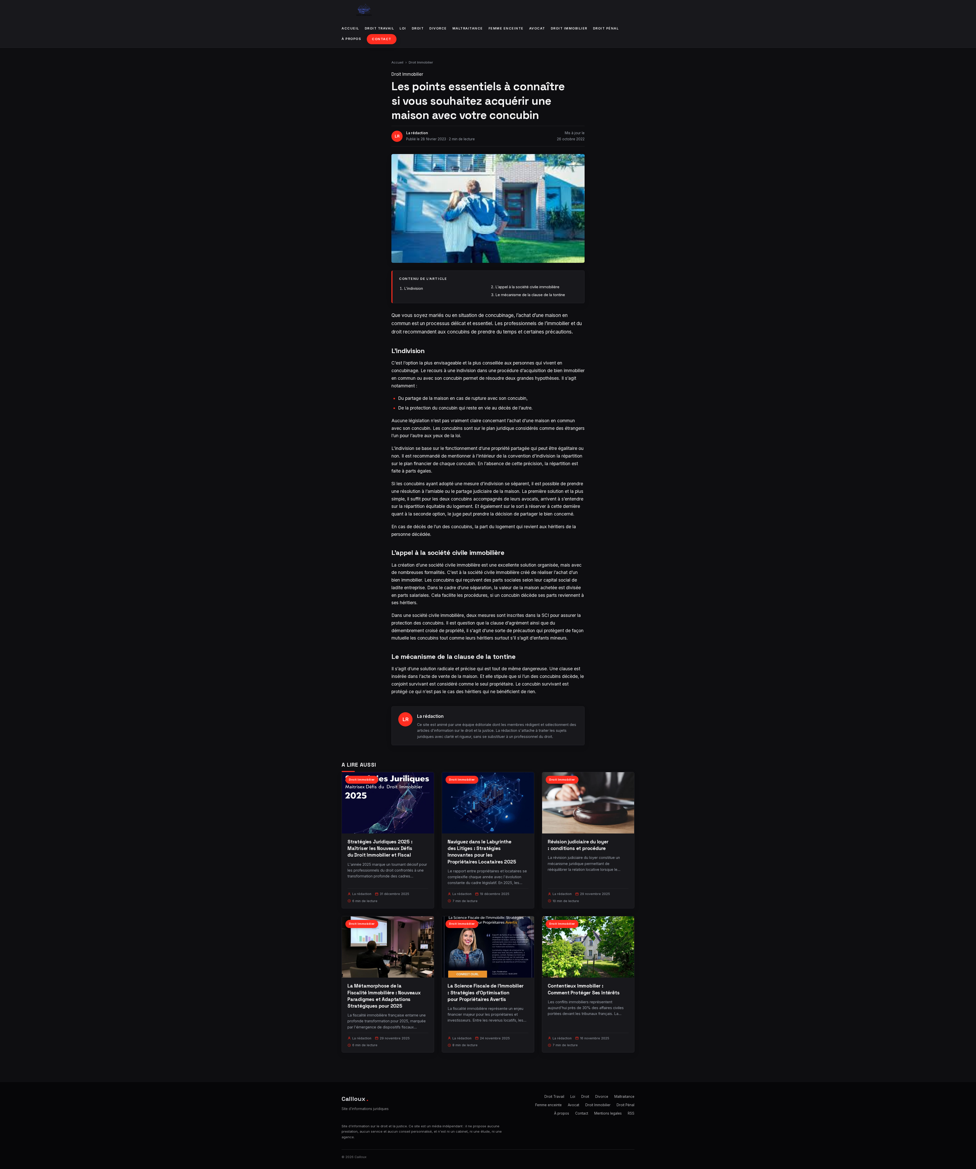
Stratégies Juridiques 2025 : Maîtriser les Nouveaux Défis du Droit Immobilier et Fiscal (380, 848)
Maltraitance (467, 28)
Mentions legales (608, 1113)
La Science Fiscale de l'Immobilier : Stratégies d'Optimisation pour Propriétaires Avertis (486, 992)
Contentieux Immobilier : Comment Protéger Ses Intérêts (584, 989)
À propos (351, 39)
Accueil (350, 28)
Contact (381, 39)
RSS (631, 1113)
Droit (418, 28)
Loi (403, 28)
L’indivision (413, 288)
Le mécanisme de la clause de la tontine (530, 295)
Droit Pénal (606, 28)
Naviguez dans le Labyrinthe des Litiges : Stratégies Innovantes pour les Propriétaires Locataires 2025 (482, 852)
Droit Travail (379, 28)
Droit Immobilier (569, 28)
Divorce (438, 28)
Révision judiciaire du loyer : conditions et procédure (578, 845)
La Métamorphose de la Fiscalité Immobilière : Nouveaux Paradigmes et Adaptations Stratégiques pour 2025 (384, 996)
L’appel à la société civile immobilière (527, 287)
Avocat (537, 28)
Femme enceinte (506, 28)
